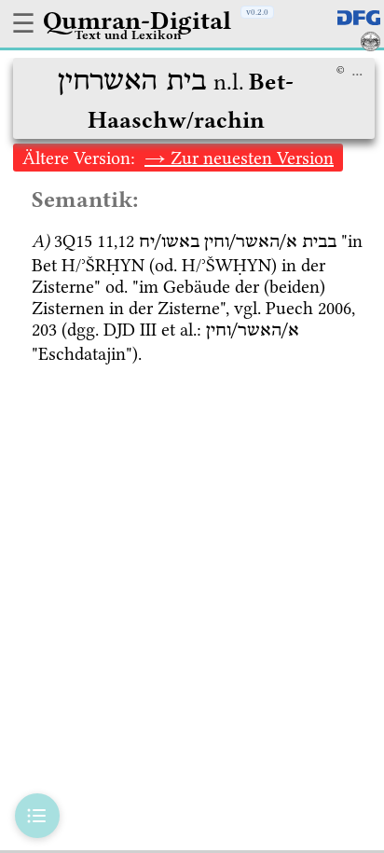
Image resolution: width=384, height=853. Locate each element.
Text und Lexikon (128, 34)
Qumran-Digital (137, 20)
